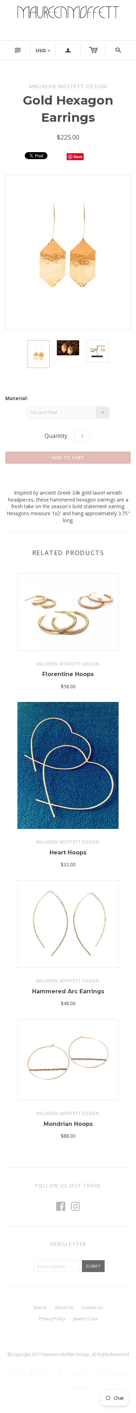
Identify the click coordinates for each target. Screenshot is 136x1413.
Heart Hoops (68, 852)
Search (40, 1308)
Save (78, 156)
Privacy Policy (52, 1319)
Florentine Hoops (68, 674)
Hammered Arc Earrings (68, 991)
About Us (64, 1308)
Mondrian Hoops (68, 1124)
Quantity (56, 436)
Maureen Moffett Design (67, 664)
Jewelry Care (85, 1319)
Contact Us (92, 1308)
